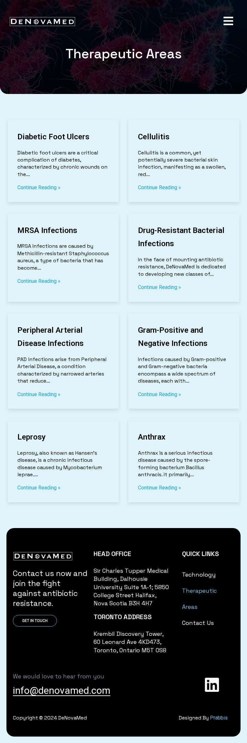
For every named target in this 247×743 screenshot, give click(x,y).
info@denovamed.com (61, 690)
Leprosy (31, 436)
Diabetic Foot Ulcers (53, 136)
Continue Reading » (38, 187)
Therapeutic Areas (199, 598)
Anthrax (151, 436)
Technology (199, 574)
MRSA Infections (47, 230)
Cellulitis (153, 136)
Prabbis (219, 718)
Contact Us (198, 623)
